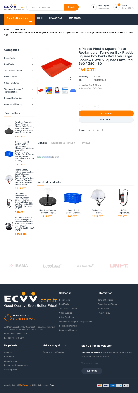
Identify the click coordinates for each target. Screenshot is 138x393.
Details (42, 142)
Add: (6, 327)
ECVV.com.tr (25, 385)
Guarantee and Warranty (108, 304)
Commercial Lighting (68, 330)
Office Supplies (65, 313)
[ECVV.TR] (14, 6)
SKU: (80, 80)
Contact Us (9, 357)
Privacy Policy (104, 313)
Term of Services (105, 300)
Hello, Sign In (103, 5)
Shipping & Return (63, 142)
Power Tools (64, 300)
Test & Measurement (68, 308)
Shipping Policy (10, 370)
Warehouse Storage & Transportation (75, 321)
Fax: (6, 338)
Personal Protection (68, 326)
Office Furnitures (66, 317)
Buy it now (106, 113)
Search (53, 385)
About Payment (11, 361)
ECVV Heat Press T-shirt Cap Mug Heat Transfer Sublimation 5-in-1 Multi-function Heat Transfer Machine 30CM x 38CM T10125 (24, 223)
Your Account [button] (103, 8)
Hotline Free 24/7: (21, 316)
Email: (6, 333)
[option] (41, 90)
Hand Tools (64, 304)
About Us (8, 352)
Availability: (84, 77)
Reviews (85, 142)
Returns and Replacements (16, 365)
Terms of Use (103, 308)
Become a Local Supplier (53, 352)
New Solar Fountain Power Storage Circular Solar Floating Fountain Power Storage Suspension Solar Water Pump (24, 127)
